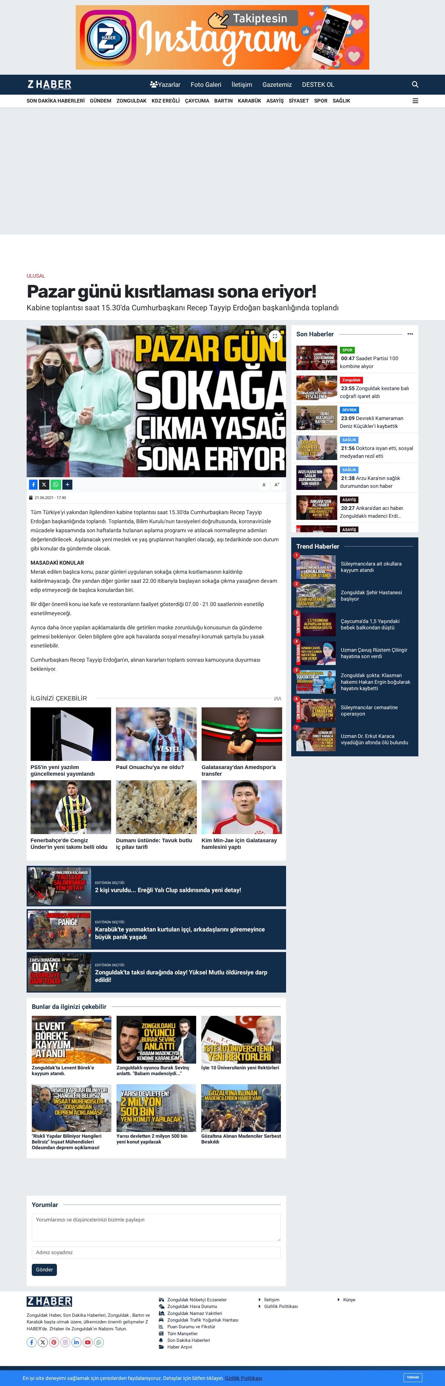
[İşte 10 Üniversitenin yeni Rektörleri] (241, 1039)
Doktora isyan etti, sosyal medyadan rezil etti (376, 452)
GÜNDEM (100, 101)
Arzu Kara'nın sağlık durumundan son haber (370, 482)
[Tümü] (410, 334)
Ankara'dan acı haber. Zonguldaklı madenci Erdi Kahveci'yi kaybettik (372, 512)
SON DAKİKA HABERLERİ (56, 101)
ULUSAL (36, 276)
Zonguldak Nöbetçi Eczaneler (197, 1300)
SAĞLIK (341, 101)
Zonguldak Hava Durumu (192, 1306)
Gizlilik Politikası (281, 1306)
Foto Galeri (206, 84)
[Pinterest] (54, 1342)
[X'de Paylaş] (44, 485)
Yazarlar (169, 84)
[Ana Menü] (415, 101)
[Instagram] (65, 1342)
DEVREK (349, 410)
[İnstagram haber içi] (222, 37)
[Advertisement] (222, 187)
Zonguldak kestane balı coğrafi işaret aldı (374, 392)
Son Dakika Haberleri (188, 1340)
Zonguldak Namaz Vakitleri (194, 1313)
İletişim (242, 84)
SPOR (321, 101)
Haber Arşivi (179, 1347)
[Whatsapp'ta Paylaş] (56, 485)
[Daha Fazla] (67, 485)
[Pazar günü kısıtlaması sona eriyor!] (156, 401)
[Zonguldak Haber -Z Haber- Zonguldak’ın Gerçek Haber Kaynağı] (49, 84)
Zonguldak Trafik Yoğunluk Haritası (203, 1320)
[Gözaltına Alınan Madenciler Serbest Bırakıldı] (241, 1107)
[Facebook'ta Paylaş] (33, 485)
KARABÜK (249, 101)
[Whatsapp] (99, 1342)
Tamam (413, 1377)
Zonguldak (351, 380)
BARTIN (223, 101)
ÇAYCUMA (197, 101)
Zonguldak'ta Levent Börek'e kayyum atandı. (63, 1070)
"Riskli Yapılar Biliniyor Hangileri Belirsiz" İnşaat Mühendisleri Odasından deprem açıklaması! (66, 1141)
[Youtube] (88, 1342)
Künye (349, 1300)
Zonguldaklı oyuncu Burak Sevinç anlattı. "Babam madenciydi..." (153, 1070)
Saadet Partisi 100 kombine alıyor (369, 362)
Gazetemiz (277, 84)
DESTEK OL (318, 84)
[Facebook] (32, 1342)
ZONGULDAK (132, 101)
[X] (43, 1342)
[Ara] (415, 84)
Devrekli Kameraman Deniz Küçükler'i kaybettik (371, 422)
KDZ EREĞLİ (166, 101)
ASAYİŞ (275, 101)
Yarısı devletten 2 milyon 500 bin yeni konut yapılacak (152, 1139)
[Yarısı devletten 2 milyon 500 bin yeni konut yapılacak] (156, 1107)
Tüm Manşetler (182, 1333)
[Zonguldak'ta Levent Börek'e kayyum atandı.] (71, 1039)
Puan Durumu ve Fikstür (191, 1326)
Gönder (44, 1270)
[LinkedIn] (76, 1342)
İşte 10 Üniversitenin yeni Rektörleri (240, 1068)
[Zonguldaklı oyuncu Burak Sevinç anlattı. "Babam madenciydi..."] (156, 1039)
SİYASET (299, 101)
